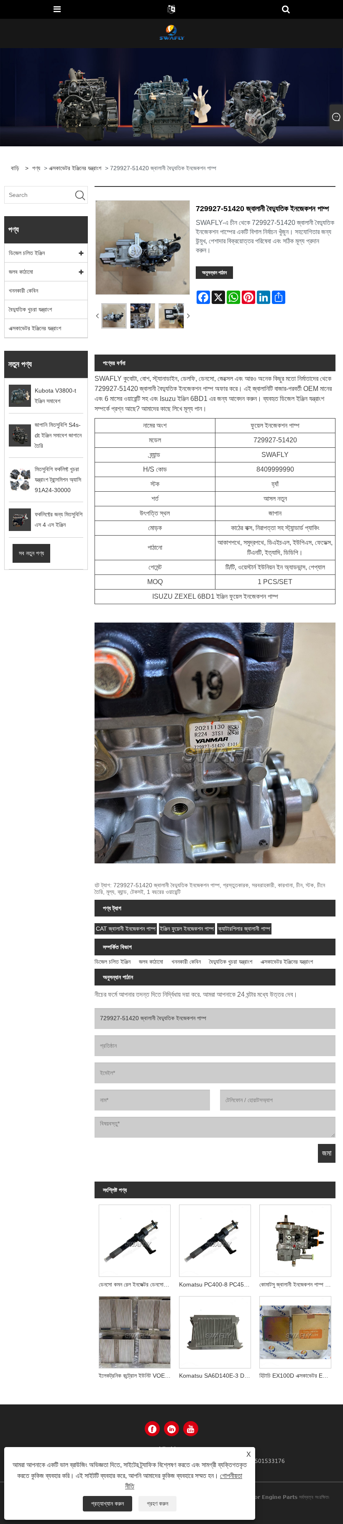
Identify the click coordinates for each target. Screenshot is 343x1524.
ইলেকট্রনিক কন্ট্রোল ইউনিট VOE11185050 (137, 1375)
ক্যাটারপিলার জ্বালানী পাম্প (244, 928)
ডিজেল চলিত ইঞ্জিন (27, 253)
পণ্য (36, 168)
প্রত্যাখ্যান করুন (107, 1503)
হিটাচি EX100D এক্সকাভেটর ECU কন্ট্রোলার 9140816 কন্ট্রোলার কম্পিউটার (297, 1375)
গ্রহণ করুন (157, 1503)
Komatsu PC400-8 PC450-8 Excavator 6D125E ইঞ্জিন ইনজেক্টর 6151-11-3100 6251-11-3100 (217, 1284)
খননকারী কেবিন (23, 290)
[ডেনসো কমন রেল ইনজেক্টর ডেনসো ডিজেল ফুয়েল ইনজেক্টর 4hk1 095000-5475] (135, 1239)
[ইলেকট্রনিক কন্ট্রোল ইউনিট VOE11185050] (135, 1330)
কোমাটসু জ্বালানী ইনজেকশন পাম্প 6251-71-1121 (297, 1284)
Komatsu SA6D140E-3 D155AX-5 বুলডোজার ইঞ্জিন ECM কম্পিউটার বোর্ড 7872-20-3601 (217, 1375)
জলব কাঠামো (21, 271)
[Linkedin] (171, 1428)
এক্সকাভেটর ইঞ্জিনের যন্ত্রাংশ (75, 168)
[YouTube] (190, 1428)
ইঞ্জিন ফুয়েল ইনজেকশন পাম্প (187, 928)
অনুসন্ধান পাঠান (214, 273)
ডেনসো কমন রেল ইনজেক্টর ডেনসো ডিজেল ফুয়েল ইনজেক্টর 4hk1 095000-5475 (137, 1284)
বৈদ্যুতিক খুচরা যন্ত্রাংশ (30, 309)
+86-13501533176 (260, 1461)
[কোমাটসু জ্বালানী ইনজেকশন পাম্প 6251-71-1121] (295, 1239)
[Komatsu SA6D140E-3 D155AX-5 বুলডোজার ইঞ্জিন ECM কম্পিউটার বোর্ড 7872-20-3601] (215, 1330)
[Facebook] (152, 1428)
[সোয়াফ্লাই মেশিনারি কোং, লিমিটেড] (171, 33)
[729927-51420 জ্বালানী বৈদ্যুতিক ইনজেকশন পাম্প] (114, 316)
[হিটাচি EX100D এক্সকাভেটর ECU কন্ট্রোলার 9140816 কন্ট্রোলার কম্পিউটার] (295, 1330)
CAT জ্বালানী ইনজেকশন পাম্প (126, 928)
